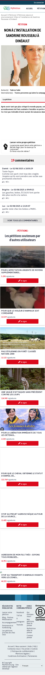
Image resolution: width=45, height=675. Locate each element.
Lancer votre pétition (7, 635)
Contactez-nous (14, 670)
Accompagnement (9, 644)
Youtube (19, 646)
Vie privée (26, 670)
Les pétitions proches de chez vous (8, 654)
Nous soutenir (21, 668)
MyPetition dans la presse (31, 652)
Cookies (34, 670)
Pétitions (12, 15)
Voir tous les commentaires (22, 221)
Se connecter (39, 2)
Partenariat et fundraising (7, 648)
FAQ (34, 668)
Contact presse (30, 658)
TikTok (19, 637)
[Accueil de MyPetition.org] (12, 8)
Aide (30, 668)
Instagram (20, 643)
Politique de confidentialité (22, 673)
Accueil (29, 8)
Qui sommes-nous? (30, 636)
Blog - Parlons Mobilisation (7, 640)
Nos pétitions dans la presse (30, 644)
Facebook (20, 634)
